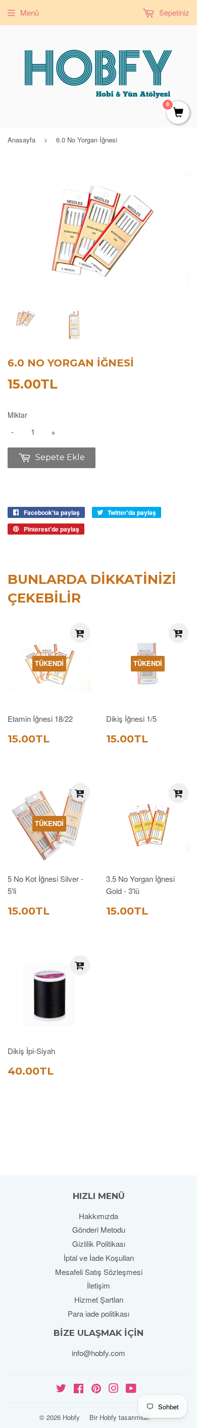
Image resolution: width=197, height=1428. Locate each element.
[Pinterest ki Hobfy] (96, 1389)
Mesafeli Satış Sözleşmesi (98, 1271)
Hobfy (71, 1417)
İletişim (98, 1285)
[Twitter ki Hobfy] (61, 1389)
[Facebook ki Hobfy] (78, 1389)
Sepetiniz (173, 12)
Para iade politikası (98, 1313)
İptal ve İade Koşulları (99, 1257)
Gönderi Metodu (98, 1229)
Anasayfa (21, 139)
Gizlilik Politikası (98, 1243)
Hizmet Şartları (98, 1299)
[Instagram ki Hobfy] (114, 1389)
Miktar (17, 415)
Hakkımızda (98, 1216)
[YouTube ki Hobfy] (131, 1389)
